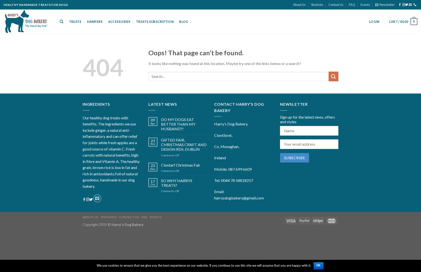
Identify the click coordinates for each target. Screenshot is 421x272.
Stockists (317, 5)
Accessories (119, 22)
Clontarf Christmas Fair (180, 165)
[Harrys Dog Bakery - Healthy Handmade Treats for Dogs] (28, 21)
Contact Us (335, 5)
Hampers (95, 22)
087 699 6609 (240, 169)
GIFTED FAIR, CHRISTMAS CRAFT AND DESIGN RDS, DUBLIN (184, 144)
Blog (183, 22)
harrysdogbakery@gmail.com (239, 198)
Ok (318, 265)
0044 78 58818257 (237, 180)
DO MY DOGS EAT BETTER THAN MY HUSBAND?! (178, 124)
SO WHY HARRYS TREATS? (176, 183)
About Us (299, 5)
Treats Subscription (155, 22)
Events (365, 5)
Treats (75, 22)
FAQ (352, 5)
